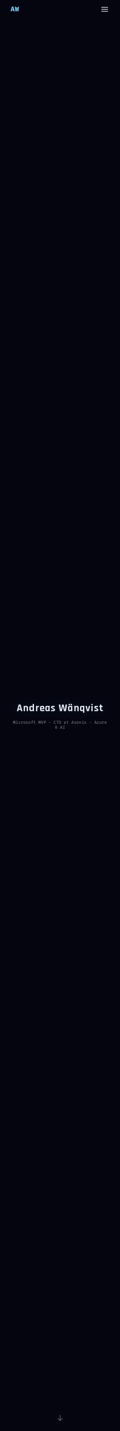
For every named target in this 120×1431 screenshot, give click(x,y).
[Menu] (104, 9)
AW (15, 9)
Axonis (79, 722)
